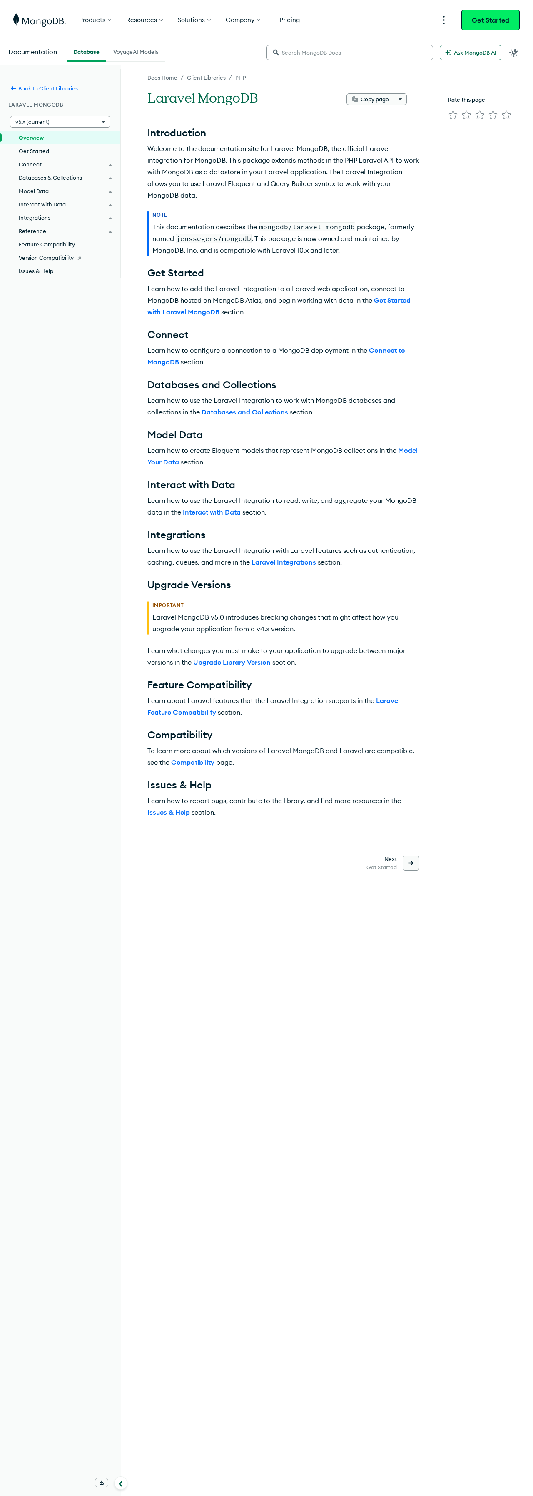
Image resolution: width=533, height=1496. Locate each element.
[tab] (86, 51)
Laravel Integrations (284, 562)
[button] (60, 122)
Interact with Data (212, 512)
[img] (453, 115)
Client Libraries (206, 77)
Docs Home (162, 77)
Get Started (490, 20)
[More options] (400, 99)
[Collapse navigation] (120, 1483)
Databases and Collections (245, 412)
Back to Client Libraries (48, 88)
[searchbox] (349, 52)
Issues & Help (168, 812)
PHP (240, 77)
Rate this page (466, 99)
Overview (31, 137)
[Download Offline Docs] (101, 1482)
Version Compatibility (46, 257)
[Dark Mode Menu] (514, 52)
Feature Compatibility (47, 244)
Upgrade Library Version (232, 662)
